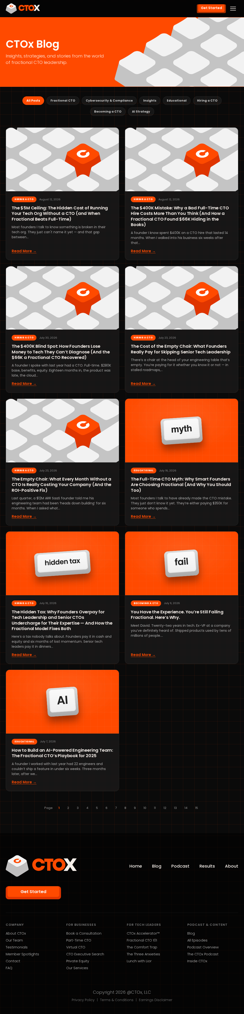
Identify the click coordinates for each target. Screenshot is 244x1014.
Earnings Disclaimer (155, 1000)
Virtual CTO (75, 947)
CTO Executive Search (85, 954)
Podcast (180, 866)
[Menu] (233, 8)
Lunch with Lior (139, 961)
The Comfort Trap (142, 947)
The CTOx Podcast (203, 954)
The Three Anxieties (143, 954)
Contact (13, 961)
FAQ (9, 968)
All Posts (33, 100)
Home (135, 866)
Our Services (77, 968)
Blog (156, 866)
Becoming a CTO (108, 111)
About (231, 866)
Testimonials (17, 947)
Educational (177, 100)
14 (186, 808)
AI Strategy (141, 111)
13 (175, 808)
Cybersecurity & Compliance (109, 100)
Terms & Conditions (116, 1000)
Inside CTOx (197, 961)
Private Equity (77, 961)
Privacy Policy (83, 1000)
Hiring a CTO (207, 100)
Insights (149, 100)
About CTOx (16, 933)
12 (164, 808)
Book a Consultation (84, 933)
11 (155, 808)
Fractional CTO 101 (142, 940)
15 (196, 808)
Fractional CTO (63, 100)
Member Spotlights (22, 954)
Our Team (14, 940)
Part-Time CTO (78, 940)
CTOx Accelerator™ (143, 933)
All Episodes (197, 940)
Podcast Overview (203, 947)
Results (207, 866)
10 (144, 808)
